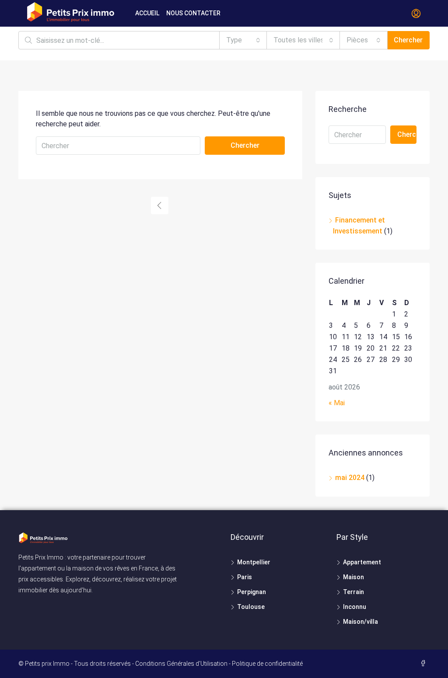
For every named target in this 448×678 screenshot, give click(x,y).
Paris (244, 577)
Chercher (408, 40)
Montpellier (253, 562)
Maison (353, 577)
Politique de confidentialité (267, 663)
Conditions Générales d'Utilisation (181, 663)
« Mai (337, 403)
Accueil (147, 13)
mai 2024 (349, 477)
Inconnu (354, 606)
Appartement (362, 562)
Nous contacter (193, 13)
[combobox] (243, 40)
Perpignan (251, 591)
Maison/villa (360, 621)
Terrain (353, 591)
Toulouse (251, 606)
